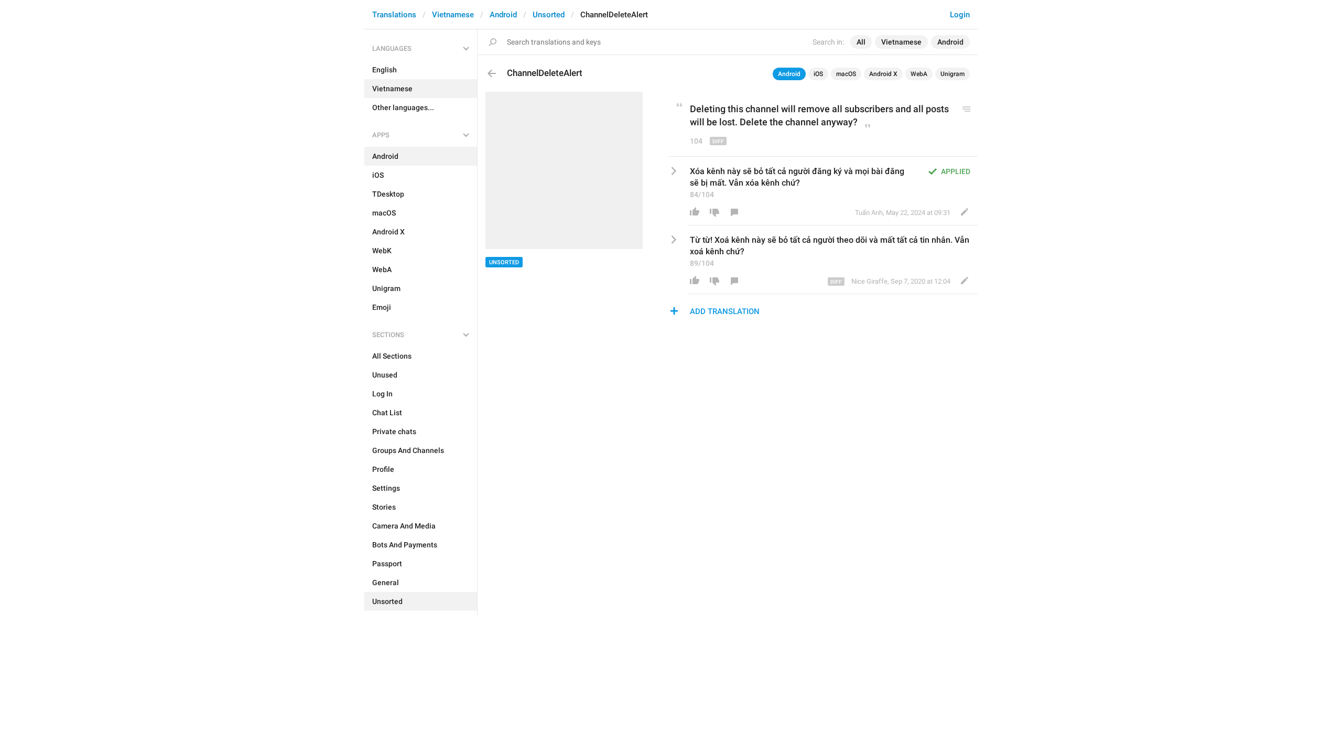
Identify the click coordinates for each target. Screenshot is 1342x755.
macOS (846, 74)
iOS (818, 74)
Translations (394, 14)
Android (503, 14)
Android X (883, 74)
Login (960, 14)
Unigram (952, 74)
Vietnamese (453, 14)
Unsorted (549, 14)
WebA (919, 74)
